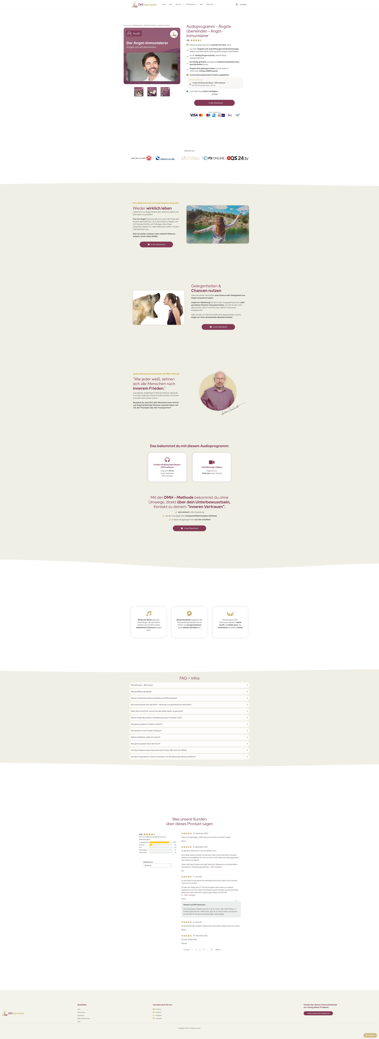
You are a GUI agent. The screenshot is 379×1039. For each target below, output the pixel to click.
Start (125, 25)
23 (212, 949)
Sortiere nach (148, 862)
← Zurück (186, 950)
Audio (129, 25)
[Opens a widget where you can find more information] (370, 1035)
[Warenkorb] (236, 4)
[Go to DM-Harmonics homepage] (144, 4)
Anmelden (243, 4)
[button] (156, 244)
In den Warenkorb (216, 103)
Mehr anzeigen (216, 867)
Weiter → (218, 950)
